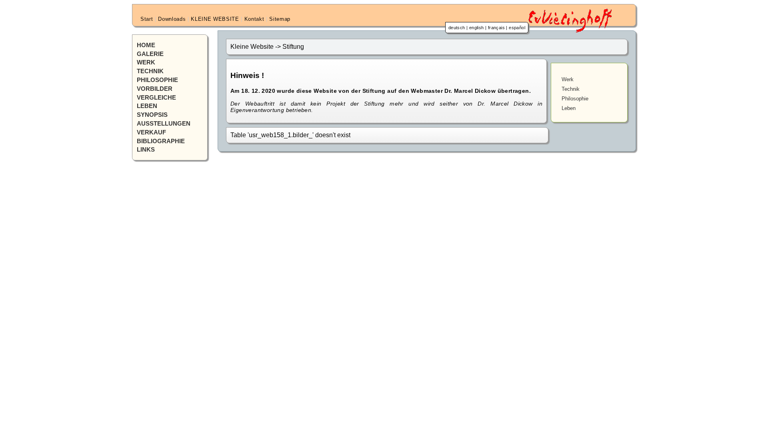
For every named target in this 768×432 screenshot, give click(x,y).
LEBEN (147, 106)
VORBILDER (154, 89)
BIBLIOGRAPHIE (161, 141)
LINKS (146, 149)
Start (146, 19)
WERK (146, 62)
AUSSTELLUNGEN (163, 123)
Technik (571, 89)
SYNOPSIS (152, 115)
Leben (569, 108)
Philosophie (575, 99)
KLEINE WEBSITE (215, 19)
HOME (146, 45)
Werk (568, 79)
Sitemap (279, 19)
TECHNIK (150, 71)
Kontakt (254, 19)
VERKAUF (151, 132)
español (517, 27)
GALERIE (150, 54)
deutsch (456, 27)
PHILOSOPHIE (157, 80)
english (476, 27)
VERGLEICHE (156, 97)
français (496, 27)
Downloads (172, 19)
